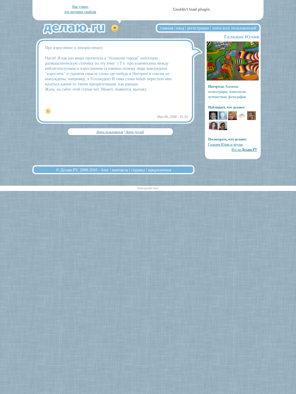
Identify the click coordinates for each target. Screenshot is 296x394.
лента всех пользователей (234, 28)
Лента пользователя (109, 132)
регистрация (198, 28)
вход (180, 28)
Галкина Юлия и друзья (225, 144)
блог (105, 170)
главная (166, 28)
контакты (120, 170)
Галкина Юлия (241, 37)
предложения (159, 170)
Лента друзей (134, 132)
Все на (244, 150)
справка (138, 170)
